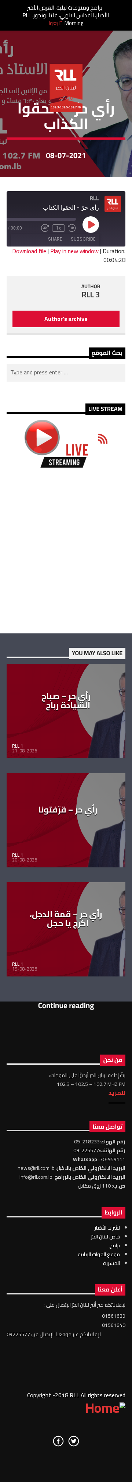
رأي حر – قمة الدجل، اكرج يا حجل (66, 918)
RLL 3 (91, 294)
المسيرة (111, 1263)
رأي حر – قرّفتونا (68, 809)
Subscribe (83, 239)
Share (55, 239)
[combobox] (66, 372)
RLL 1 (17, 745)
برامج (114, 1245)
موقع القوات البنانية (99, 1254)
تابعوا (55, 23)
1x (58, 228)
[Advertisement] (66, 550)
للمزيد (117, 1092)
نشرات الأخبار (107, 1228)
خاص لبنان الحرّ (105, 1236)
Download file (29, 250)
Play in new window (74, 250)
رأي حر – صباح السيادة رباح (66, 700)
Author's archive (66, 318)
